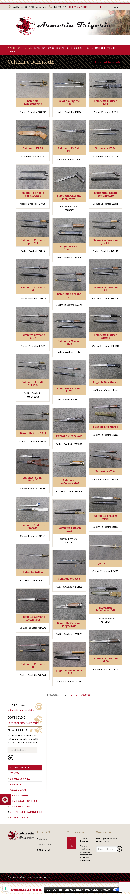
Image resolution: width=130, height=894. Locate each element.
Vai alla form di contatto (21, 707)
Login (116, 7)
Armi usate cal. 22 (23, 801)
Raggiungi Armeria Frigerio (23, 720)
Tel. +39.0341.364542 (63, 7)
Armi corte (18, 790)
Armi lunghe (19, 795)
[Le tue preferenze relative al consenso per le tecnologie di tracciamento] (6, 888)
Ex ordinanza (20, 778)
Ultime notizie (21, 767)
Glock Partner (85, 840)
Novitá (15, 773)
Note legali (44, 850)
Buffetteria (19, 817)
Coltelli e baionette (26, 812)
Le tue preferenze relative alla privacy (79, 889)
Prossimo (86, 694)
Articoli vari (20, 806)
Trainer (16, 784)
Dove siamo (45, 844)
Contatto (43, 839)
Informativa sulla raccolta (26, 889)
